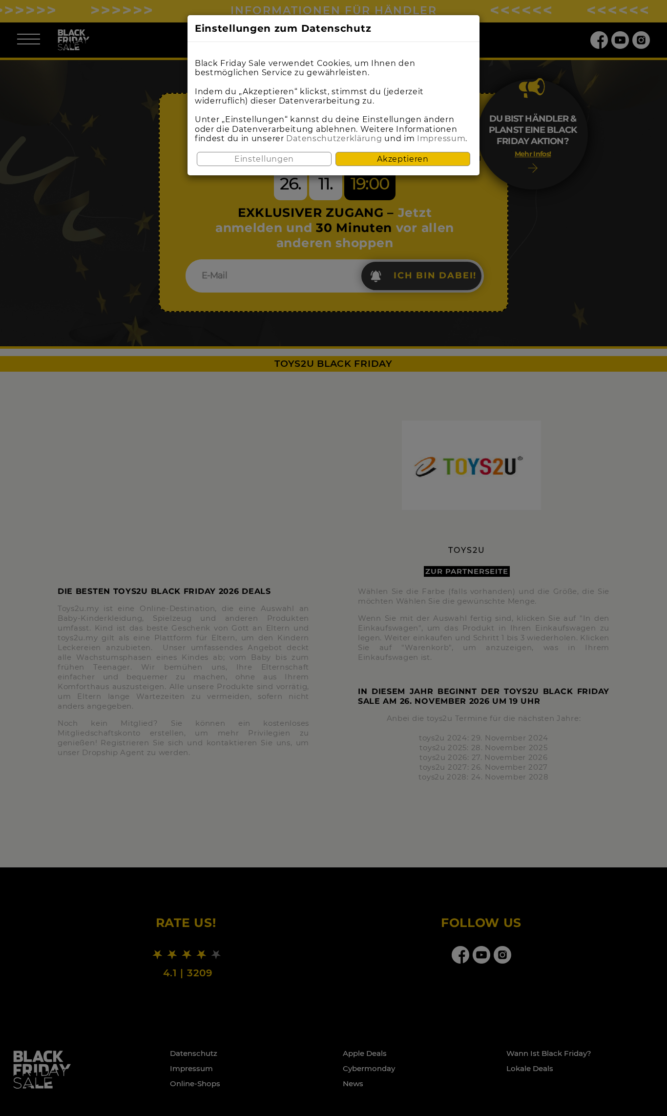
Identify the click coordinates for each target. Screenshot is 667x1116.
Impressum (441, 138)
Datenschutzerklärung (334, 138)
